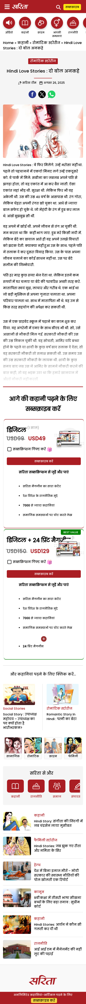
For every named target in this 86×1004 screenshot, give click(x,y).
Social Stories (14, 708)
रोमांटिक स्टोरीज (46, 42)
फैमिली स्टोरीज (45, 840)
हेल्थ (37, 865)
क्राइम (53, 756)
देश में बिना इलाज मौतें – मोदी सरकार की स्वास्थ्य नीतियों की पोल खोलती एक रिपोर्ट (56, 875)
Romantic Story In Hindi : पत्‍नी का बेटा (62, 716)
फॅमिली (73, 756)
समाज (57, 797)
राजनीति (36, 797)
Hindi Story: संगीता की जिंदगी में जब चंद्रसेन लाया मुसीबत (58, 823)
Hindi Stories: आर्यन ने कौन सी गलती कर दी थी (57, 926)
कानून (39, 892)
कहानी (23, 42)
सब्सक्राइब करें (43, 461)
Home (8, 42)
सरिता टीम (29, 83)
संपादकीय (77, 797)
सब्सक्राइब (72, 7)
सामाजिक (13, 756)
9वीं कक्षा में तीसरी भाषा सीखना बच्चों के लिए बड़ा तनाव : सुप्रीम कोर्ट (57, 902)
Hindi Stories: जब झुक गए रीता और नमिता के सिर (57, 848)
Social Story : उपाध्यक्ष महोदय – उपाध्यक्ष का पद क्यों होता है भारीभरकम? (20, 721)
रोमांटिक (33, 756)
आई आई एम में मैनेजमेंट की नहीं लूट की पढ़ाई (57, 951)
